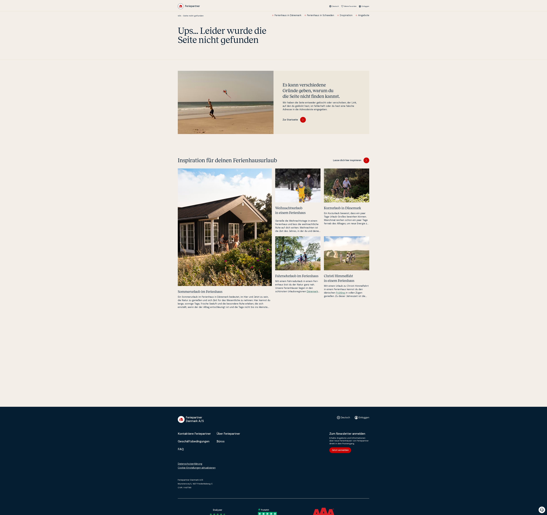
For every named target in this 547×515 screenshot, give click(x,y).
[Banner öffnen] (541, 509)
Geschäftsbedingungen (193, 441)
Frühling (341, 293)
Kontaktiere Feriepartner (194, 433)
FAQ (181, 449)
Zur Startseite (290, 120)
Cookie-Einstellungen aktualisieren (197, 468)
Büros (220, 441)
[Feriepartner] (189, 6)
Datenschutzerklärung (190, 464)
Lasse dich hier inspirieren (347, 160)
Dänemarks (313, 291)
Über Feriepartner (228, 433)
